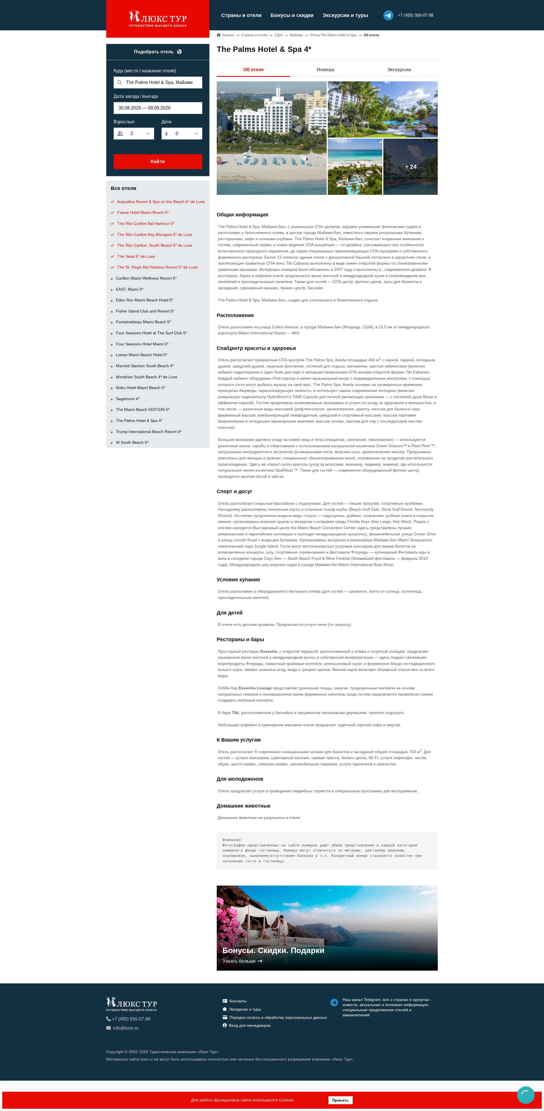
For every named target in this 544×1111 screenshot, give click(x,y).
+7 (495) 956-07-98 (131, 1019)
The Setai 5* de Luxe (135, 256)
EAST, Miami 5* (129, 289)
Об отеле (253, 69)
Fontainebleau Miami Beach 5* (143, 322)
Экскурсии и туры (345, 15)
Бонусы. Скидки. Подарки (273, 950)
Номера (325, 69)
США (278, 35)
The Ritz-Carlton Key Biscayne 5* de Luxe (154, 234)
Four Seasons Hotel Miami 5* (141, 344)
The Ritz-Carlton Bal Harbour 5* (145, 223)
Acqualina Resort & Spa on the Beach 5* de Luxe (160, 201)
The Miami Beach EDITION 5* (142, 409)
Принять (340, 1100)
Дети (166, 121)
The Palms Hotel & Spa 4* (138, 420)
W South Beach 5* (131, 442)
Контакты (238, 1001)
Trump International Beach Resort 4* (148, 431)
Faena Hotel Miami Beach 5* (142, 212)
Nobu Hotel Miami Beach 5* (140, 387)
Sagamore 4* (127, 398)
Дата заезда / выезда (136, 96)
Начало (228, 35)
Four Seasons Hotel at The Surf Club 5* (151, 333)
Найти (157, 161)
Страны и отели (241, 15)
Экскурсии (399, 69)
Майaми (296, 35)
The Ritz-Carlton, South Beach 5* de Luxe (154, 245)
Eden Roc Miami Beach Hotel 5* (144, 300)
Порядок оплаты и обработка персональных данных (278, 1017)
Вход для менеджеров (249, 1025)
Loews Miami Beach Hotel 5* (141, 354)
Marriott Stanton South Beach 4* (144, 366)
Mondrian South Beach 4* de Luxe (146, 377)
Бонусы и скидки (292, 15)
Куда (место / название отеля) (145, 70)
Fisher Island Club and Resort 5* (144, 311)
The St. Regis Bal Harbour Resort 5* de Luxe (157, 267)
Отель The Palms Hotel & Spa (333, 35)
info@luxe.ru (126, 1028)
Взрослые (124, 121)
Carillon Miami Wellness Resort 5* (146, 278)
